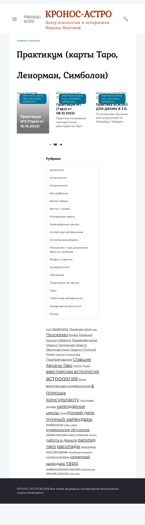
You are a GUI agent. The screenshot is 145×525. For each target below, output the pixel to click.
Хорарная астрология (65, 306)
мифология (54, 424)
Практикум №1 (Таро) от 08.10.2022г (68, 109)
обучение (80, 429)
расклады (68, 446)
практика (82, 434)
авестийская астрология (72, 371)
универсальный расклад (63, 469)
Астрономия (58, 185)
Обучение (57, 275)
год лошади (87, 400)
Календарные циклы (64, 224)
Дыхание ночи (80, 329)
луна (63, 413)
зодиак (51, 406)
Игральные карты (62, 216)
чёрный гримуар (57, 473)
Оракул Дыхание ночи (77, 340)
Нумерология (59, 267)
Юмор (54, 314)
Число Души (81, 365)
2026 (48, 329)
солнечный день (57, 457)
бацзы (82, 379)
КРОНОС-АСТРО (78, 14)
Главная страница (28, 41)
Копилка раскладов (64, 240)
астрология (62, 378)
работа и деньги (61, 440)
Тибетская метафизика (66, 298)
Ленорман (57, 334)
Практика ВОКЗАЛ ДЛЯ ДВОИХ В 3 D (112, 107)
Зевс (94, 329)
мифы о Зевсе (70, 425)
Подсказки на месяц (64, 282)
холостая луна (88, 469)
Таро (53, 290)
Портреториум (59, 359)
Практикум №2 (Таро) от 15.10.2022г (32, 121)
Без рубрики (59, 193)
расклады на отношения (80, 452)
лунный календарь (69, 419)
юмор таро (74, 473)
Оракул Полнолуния (67, 354)
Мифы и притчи (61, 259)
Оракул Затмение (60, 345)
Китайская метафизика (66, 232)
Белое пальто (59, 201)
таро (72, 463)
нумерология (58, 430)
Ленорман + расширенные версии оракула (69, 249)
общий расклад (56, 434)
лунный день (80, 412)
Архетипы (57, 170)
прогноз (93, 435)
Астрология (58, 177)
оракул (72, 434)
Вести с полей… (61, 208)
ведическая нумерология (68, 386)
